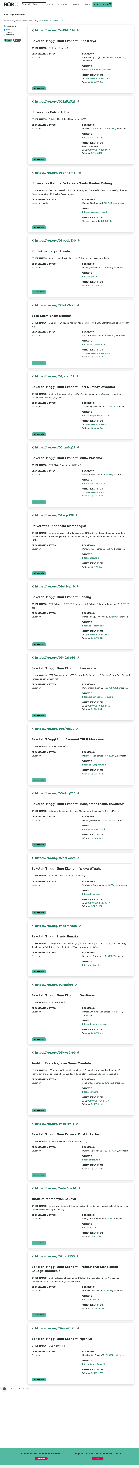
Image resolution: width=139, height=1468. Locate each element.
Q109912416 (97, 638)
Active (8, 30)
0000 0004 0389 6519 (98, 635)
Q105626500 (97, 1309)
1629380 (108, 203)
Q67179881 (96, 906)
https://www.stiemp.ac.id (93, 483)
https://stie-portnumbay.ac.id (95, 416)
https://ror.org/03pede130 (55, 240)
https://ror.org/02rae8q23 (55, 447)
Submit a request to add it (52, 21)
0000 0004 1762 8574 (98, 1101)
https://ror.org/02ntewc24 (55, 858)
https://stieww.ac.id (91, 894)
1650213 (113, 688)
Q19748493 (96, 567)
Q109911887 (97, 357)
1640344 (109, 335)
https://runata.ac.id (91, 965)
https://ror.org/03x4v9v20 (55, 305)
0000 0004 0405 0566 (98, 706)
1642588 (109, 1083)
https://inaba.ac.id (90, 558)
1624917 (117, 1012)
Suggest (97, 1458)
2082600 (110, 407)
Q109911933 (97, 496)
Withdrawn (10, 35)
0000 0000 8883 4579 (98, 903)
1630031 (120, 57)
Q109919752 (97, 286)
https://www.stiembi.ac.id (94, 829)
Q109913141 (97, 1104)
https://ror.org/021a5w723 (55, 101)
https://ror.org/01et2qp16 (55, 586)
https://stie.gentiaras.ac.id (94, 1024)
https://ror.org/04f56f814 (55, 30)
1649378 (108, 474)
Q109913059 (97, 1169)
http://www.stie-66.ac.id (93, 344)
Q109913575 (97, 1033)
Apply (9, 40)
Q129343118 (97, 838)
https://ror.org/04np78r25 (55, 1328)
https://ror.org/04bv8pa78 (55, 1188)
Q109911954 (97, 774)
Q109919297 (97, 82)
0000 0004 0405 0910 (98, 150)
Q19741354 (96, 709)
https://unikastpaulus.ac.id (94, 212)
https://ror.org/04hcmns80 (56, 926)
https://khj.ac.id (89, 277)
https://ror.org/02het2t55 (55, 1256)
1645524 (108, 268)
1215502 (113, 617)
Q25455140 (96, 153)
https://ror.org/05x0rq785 (55, 793)
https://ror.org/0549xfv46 (55, 657)
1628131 (108, 1219)
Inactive (9, 32)
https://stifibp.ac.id (91, 1160)
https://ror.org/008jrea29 (54, 729)
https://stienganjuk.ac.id (93, 1364)
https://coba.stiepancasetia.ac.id (97, 697)
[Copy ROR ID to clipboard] (78, 30)
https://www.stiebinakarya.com (96, 70)
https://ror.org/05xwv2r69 (55, 1052)
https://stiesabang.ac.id (93, 626)
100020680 (106, 221)
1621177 (111, 885)
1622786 (110, 129)
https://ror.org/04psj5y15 (54, 1124)
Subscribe (41, 1458)
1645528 (111, 956)
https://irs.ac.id (89, 1228)
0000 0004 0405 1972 (98, 425)
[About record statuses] (15, 26)
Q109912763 (97, 1373)
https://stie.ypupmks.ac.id (94, 765)
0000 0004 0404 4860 (98, 353)
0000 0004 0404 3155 (98, 79)
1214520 (108, 1291)
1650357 (110, 549)
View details (39, 88)
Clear (18, 40)
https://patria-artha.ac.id (93, 138)
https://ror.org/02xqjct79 (54, 515)
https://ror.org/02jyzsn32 (54, 376)
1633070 (112, 1151)
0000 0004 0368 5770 (98, 492)
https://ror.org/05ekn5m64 (56, 173)
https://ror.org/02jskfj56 (54, 985)
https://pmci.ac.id (90, 1300)
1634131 (109, 1355)
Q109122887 (97, 428)
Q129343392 (97, 1237)
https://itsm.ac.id (90, 1092)
